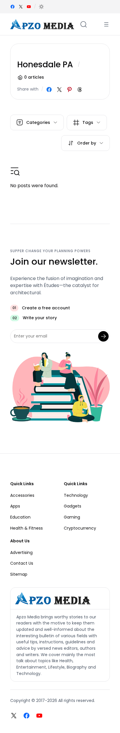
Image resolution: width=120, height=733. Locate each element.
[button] (41, 6)
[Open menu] (106, 24)
